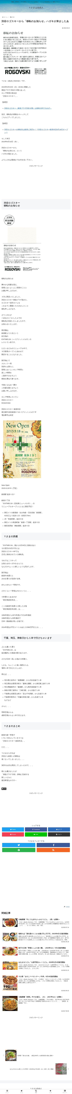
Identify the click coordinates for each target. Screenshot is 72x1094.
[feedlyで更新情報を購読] (18, 850)
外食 (5, 788)
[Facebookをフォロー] (53, 845)
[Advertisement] (36, 180)
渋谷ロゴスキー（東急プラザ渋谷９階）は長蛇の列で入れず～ (28, 108)
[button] (66, 525)
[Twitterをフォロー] (18, 845)
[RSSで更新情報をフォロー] (53, 850)
